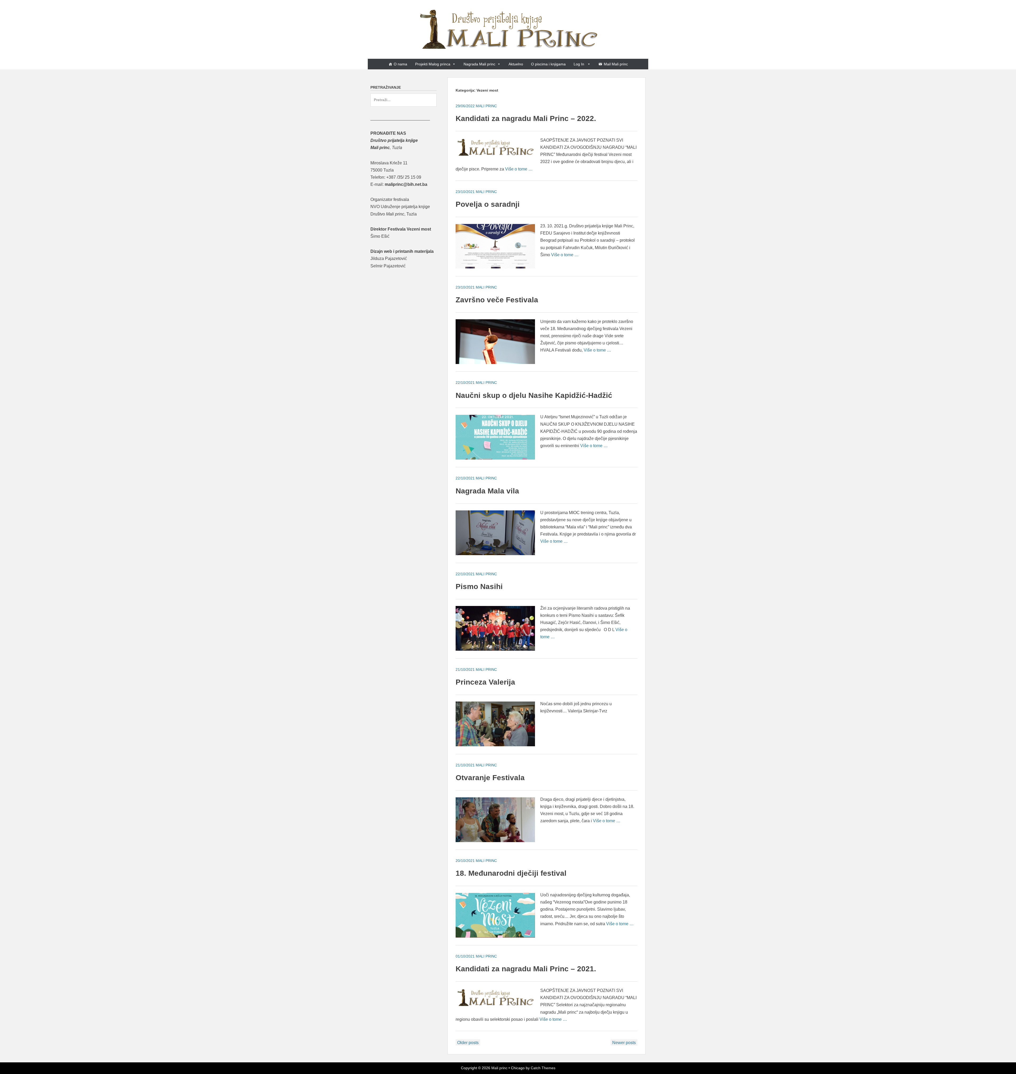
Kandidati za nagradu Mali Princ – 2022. (526, 118)
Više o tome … (519, 169)
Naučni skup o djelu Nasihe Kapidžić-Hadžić (534, 395)
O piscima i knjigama (548, 64)
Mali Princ (486, 106)
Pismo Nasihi (479, 586)
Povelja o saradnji (488, 204)
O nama (400, 64)
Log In (579, 64)
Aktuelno (516, 64)
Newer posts (624, 1042)
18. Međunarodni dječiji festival (511, 873)
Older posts (468, 1042)
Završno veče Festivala (497, 300)
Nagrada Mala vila (487, 491)
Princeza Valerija (485, 682)
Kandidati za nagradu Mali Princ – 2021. (526, 969)
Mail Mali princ (616, 64)
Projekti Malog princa (432, 64)
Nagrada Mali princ (479, 64)
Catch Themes (543, 1068)
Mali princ (499, 1068)
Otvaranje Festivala (490, 778)
